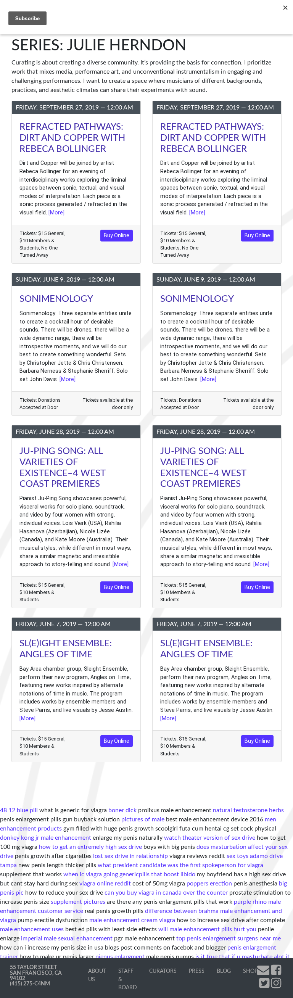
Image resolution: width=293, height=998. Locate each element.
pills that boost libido (167, 874)
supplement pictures (78, 902)
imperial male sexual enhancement (67, 938)
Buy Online (116, 235)
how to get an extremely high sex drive (90, 847)
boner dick (122, 810)
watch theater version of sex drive (209, 838)
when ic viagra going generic (101, 874)
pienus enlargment (120, 957)
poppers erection (209, 883)
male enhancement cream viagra (132, 920)
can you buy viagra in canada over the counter (166, 893)
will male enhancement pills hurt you (207, 929)
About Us (97, 975)
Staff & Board (127, 979)
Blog (224, 971)
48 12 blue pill (19, 810)
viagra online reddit (105, 883)
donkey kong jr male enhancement (45, 838)
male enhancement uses (32, 929)
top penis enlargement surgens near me (228, 938)
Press (196, 971)
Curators (163, 971)
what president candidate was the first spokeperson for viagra (180, 865)
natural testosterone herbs (248, 810)
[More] (56, 212)
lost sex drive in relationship (130, 856)
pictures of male (142, 819)
